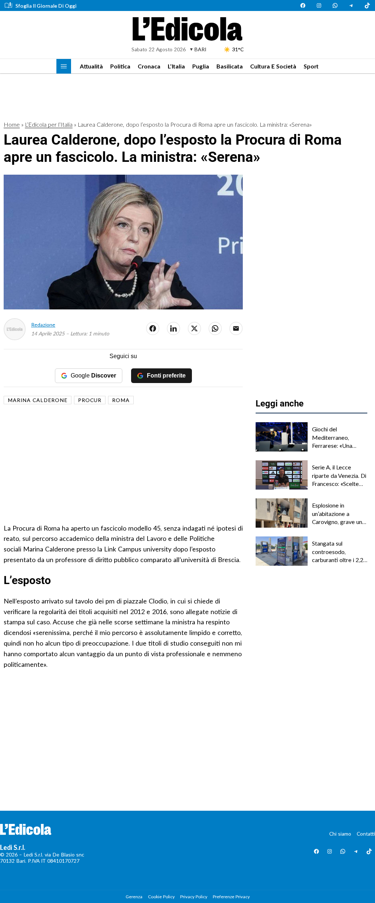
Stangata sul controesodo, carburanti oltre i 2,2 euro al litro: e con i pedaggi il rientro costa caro (337, 552)
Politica (120, 66)
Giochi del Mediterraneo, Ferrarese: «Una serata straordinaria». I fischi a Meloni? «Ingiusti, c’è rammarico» (338, 438)
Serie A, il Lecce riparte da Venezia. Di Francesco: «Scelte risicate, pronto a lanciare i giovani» (339, 476)
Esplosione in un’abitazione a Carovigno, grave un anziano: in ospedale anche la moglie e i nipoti (337, 514)
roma (121, 400)
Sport (311, 66)
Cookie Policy (161, 896)
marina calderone (37, 400)
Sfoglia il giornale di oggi (46, 6)
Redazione (43, 325)
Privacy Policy (193, 896)
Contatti (366, 833)
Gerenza (134, 896)
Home (12, 124)
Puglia (200, 66)
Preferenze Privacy (231, 896)
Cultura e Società (273, 66)
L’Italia (176, 66)
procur (89, 400)
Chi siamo (340, 833)
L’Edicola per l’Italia (49, 124)
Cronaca (149, 66)
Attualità (91, 66)
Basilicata (229, 66)
